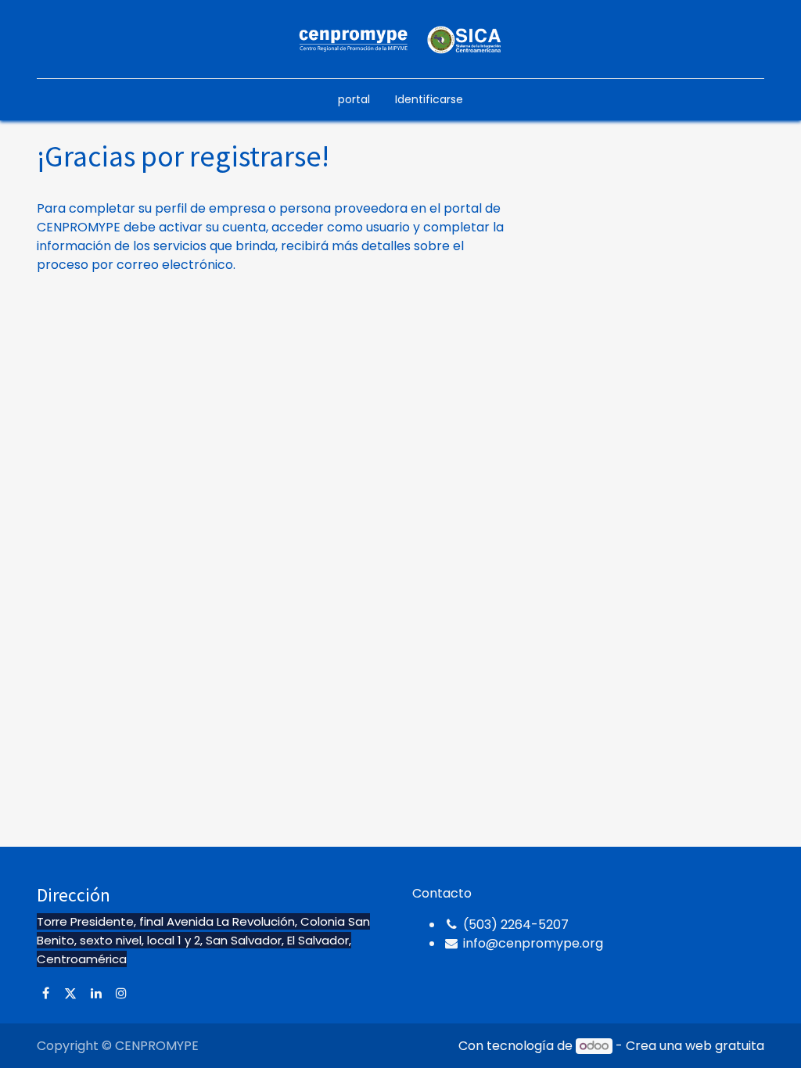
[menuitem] (354, 99)
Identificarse (429, 99)
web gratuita (724, 1046)
